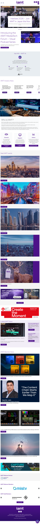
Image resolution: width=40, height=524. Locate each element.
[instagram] (1, 3)
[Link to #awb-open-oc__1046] (38, 2)
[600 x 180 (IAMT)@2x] (20, 304)
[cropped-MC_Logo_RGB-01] (4, 474)
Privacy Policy (16, 520)
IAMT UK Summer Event (6, 175)
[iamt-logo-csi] (20, 1)
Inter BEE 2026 (4, 254)
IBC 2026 (3, 202)
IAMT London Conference (6, 281)
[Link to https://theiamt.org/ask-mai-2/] (34, 2)
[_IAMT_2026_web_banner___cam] (20, 460)
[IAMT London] (20, 286)
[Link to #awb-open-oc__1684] (38, 3)
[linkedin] (3, 3)
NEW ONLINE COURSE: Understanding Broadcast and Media (33, 334)
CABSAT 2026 (4, 228)
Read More (4, 89)
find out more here (24, 60)
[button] (19, 26)
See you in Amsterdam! (20, 18)
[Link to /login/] (36, 2)
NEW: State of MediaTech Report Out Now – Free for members (12, 336)
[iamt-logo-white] (20, 509)
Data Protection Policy (22, 520)
